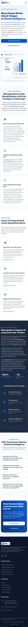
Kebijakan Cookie (14, 624)
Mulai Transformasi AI (14, 40)
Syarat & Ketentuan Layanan (18, 621)
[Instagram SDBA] (5, 556)
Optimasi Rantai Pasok (8, 311)
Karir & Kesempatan (6, 592)
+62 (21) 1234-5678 (8, 610)
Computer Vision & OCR (7, 569)
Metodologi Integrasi (6, 587)
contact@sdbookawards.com (10, 606)
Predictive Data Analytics (7, 571)
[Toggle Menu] (26, 2)
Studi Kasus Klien (5, 585)
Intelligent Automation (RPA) (8, 574)
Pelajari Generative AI (8, 259)
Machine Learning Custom (7, 564)
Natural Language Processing (8, 567)
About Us (4, 582)
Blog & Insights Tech (6, 589)
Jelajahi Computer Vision (9, 285)
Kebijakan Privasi (7, 621)
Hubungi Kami (14, 528)
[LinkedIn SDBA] (2, 556)
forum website (17, 197)
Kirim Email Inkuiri (14, 523)
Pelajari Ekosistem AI (13, 45)
